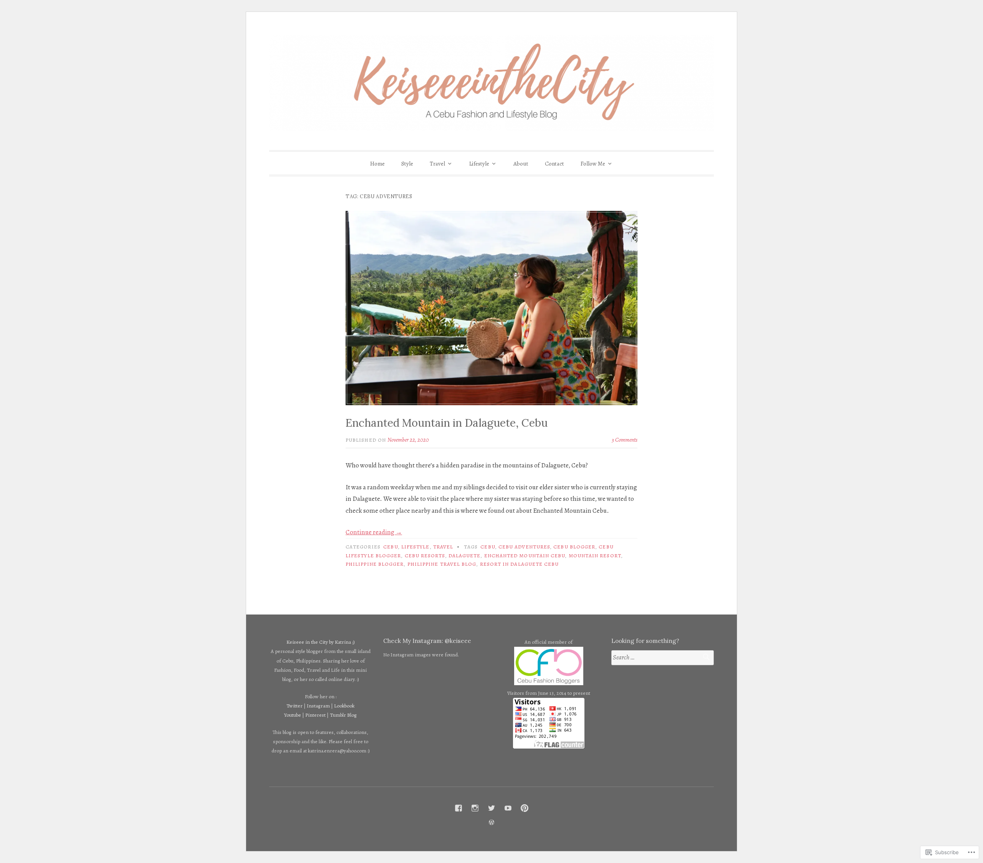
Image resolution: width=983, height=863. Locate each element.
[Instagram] (475, 808)
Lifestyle (479, 163)
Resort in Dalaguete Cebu (519, 564)
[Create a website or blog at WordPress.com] (491, 823)
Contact (554, 163)
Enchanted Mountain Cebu (524, 555)
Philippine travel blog (442, 564)
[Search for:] (662, 657)
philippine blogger (375, 564)
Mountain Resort (595, 555)
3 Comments (624, 440)
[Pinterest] (524, 808)
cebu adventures (524, 546)
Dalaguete (464, 555)
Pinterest (315, 715)
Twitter (294, 705)
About (520, 163)
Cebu (390, 546)
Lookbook (344, 705)
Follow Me (593, 163)
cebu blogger (574, 546)
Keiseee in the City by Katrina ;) (320, 642)
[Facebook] (458, 808)
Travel (437, 163)
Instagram (318, 705)
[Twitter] (491, 808)
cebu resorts (425, 555)
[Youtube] (508, 808)
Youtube (292, 715)
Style (407, 163)
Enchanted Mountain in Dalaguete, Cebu (447, 423)
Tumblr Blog (343, 715)
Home (377, 163)
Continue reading (374, 532)
